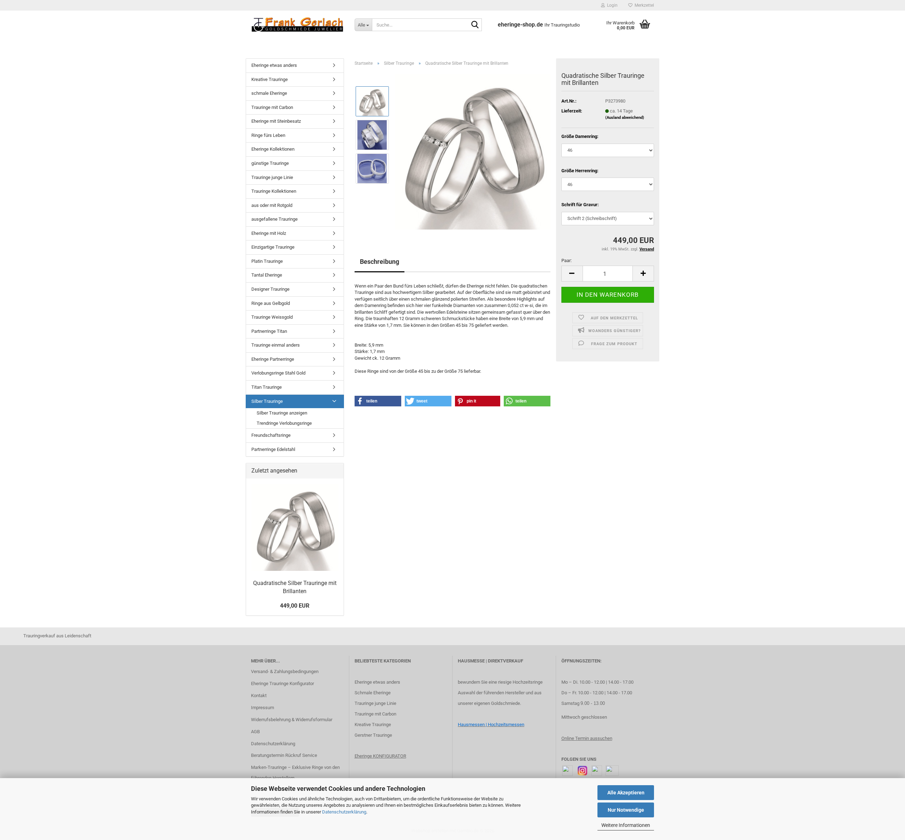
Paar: (566, 260)
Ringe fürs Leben (268, 135)
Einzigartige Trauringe (272, 247)
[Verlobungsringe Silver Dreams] (473, 151)
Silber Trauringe (267, 401)
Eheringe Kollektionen (272, 149)
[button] (572, 274)
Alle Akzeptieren (625, 792)
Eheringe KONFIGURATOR (380, 756)
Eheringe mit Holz (268, 233)
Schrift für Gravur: (580, 204)
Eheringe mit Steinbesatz (276, 121)
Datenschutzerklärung (344, 812)
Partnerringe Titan (269, 331)
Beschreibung (379, 261)
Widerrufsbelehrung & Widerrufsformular (291, 719)
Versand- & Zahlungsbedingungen (285, 671)
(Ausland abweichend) (624, 117)
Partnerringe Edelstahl (273, 449)
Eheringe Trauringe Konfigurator (282, 683)
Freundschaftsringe (271, 435)
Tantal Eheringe (266, 275)
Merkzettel (643, 5)
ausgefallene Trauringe (274, 219)
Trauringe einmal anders (275, 345)
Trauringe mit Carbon (272, 107)
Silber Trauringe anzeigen (282, 413)
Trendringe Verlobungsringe (284, 423)
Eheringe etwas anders (274, 65)
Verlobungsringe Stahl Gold (278, 373)
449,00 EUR (294, 605)
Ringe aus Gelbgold (270, 303)
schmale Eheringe (269, 93)
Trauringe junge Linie (272, 177)
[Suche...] (475, 25)
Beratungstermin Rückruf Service (284, 755)
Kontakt (259, 695)
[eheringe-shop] (297, 25)
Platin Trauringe (267, 261)
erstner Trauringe (375, 735)
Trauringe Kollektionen (273, 191)
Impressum (262, 707)
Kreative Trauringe (269, 79)
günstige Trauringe (270, 163)
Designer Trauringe (270, 289)
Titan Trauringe (266, 387)
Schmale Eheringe (373, 692)
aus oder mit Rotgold (271, 205)
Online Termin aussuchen (586, 738)
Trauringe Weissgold (272, 317)
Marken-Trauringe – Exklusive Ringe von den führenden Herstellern (295, 773)
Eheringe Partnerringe (272, 359)
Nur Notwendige (626, 810)
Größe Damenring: (580, 136)
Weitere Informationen (625, 825)
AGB (255, 731)
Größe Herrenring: (580, 170)
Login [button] (611, 5)
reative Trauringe (374, 724)
